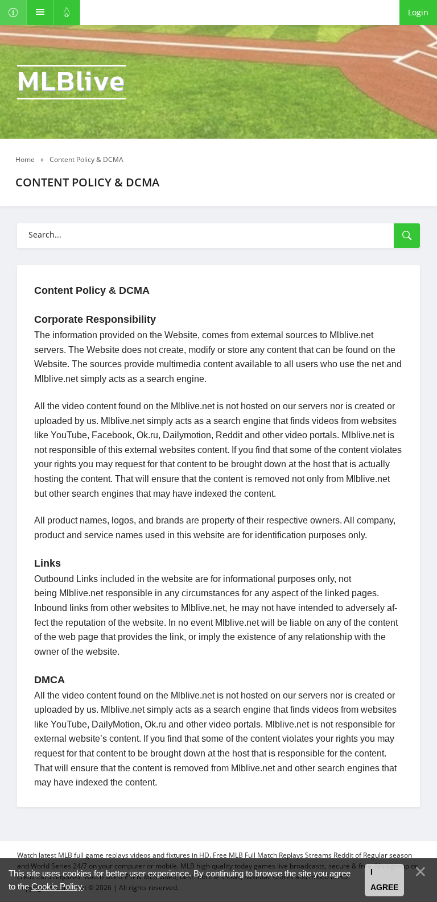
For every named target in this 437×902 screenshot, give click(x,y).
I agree (384, 879)
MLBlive (71, 82)
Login (418, 12)
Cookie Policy (57, 886)
